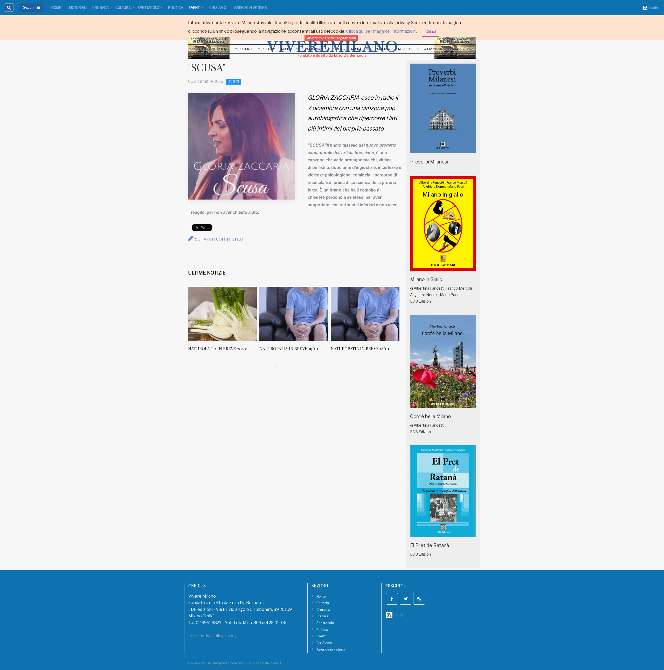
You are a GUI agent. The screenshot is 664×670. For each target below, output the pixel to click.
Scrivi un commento (218, 239)
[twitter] (406, 599)
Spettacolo (149, 7)
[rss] (419, 599)
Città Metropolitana (441, 49)
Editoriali (78, 7)
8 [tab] (314, 366)
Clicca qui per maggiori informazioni (381, 31)
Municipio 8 (360, 49)
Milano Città (408, 49)
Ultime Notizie (207, 273)
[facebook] (392, 599)
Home (56, 7)
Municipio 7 (337, 49)
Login (652, 7)
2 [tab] (268, 366)
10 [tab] (330, 366)
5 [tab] (291, 366)
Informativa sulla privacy (212, 635)
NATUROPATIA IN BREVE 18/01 (360, 348)
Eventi (195, 7)
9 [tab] (322, 366)
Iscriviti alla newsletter (455, 39)
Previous (184, 324)
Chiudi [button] (430, 31)
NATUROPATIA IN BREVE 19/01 (288, 348)
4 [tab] (283, 366)
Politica (175, 7)
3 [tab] (275, 366)
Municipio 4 (267, 49)
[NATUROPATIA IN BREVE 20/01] (222, 314)
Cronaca (100, 7)
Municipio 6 (314, 49)
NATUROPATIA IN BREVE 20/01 (217, 348)
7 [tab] (306, 366)
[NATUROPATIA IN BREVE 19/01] (293, 314)
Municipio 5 (290, 49)
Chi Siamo (217, 7)
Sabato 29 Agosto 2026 (207, 39)
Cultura (123, 7)
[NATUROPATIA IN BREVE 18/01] (365, 314)
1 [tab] (260, 366)
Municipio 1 (197, 49)
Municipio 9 (384, 49)
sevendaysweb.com (222, 663)
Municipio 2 (221, 49)
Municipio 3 (244, 49)
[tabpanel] (223, 322)
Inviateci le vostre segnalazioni (331, 38)
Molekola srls (271, 663)
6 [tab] (299, 366)
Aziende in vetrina (250, 7)
